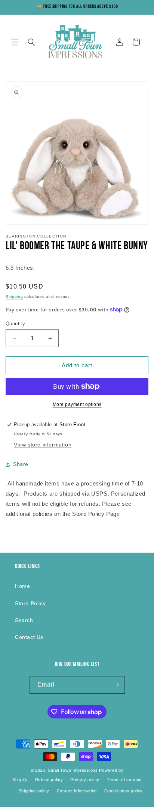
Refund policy (49, 779)
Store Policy (30, 603)
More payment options (77, 404)
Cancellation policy (123, 791)
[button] (15, 42)
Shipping (14, 297)
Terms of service (124, 779)
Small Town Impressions (73, 770)
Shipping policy (34, 791)
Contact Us (29, 637)
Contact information (77, 791)
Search (24, 620)
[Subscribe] (116, 685)
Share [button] (20, 464)
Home (22, 586)
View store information (42, 445)
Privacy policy (84, 779)
